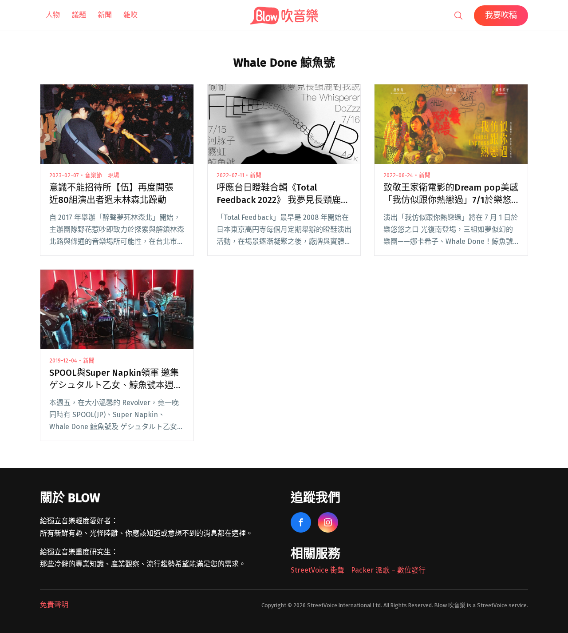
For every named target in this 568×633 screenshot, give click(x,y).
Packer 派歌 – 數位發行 (388, 570)
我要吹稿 (501, 15)
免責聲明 (54, 605)
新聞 (105, 15)
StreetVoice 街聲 (317, 570)
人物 (53, 15)
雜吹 (130, 15)
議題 (79, 15)
